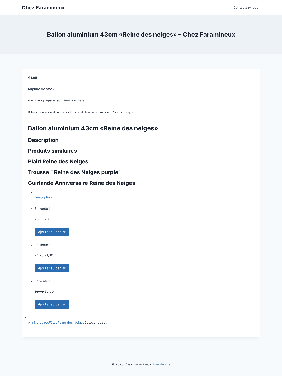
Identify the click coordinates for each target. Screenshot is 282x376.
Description (43, 197)
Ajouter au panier (52, 232)
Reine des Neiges (70, 322)
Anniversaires (38, 322)
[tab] (144, 195)
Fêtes (53, 322)
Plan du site (161, 364)
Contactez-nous (245, 7)
